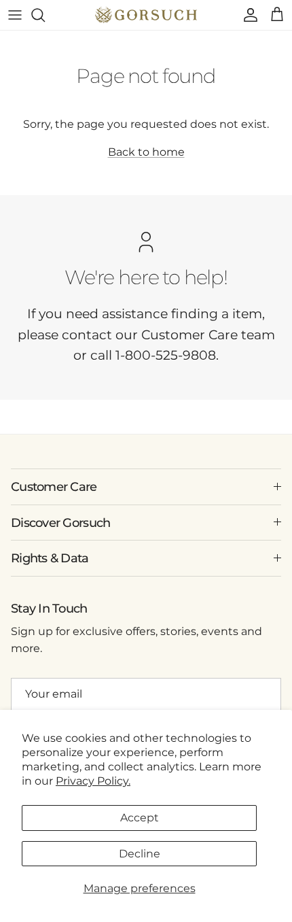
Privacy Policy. (93, 780)
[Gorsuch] (146, 15)
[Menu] (15, 15)
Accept (139, 817)
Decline (139, 853)
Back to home (146, 152)
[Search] (45, 15)
